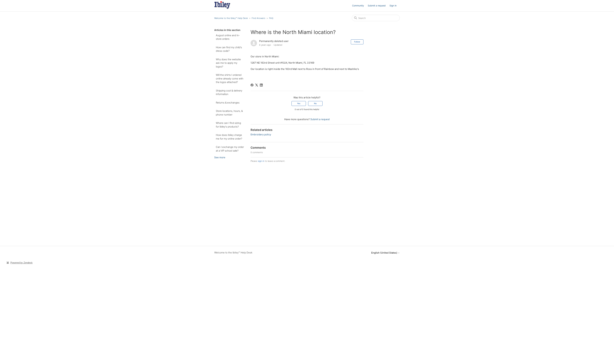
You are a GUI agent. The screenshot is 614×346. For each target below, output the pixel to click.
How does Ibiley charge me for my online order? (229, 136)
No (315, 103)
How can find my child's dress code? (229, 49)
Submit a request (377, 5)
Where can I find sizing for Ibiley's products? (228, 124)
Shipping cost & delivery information (229, 92)
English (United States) (384, 252)
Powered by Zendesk (21, 262)
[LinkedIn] (261, 85)
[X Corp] (256, 85)
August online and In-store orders (228, 37)
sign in (261, 161)
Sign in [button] (393, 5)
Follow (357, 42)
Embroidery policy (261, 134)
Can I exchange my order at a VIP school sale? (230, 148)
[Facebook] (252, 85)
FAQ (271, 18)
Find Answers (258, 18)
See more (219, 157)
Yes (298, 103)
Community (358, 5)
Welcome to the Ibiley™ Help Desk (231, 18)
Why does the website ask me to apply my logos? (228, 63)
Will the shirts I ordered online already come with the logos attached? (229, 78)
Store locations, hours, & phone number (229, 112)
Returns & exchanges (228, 102)
